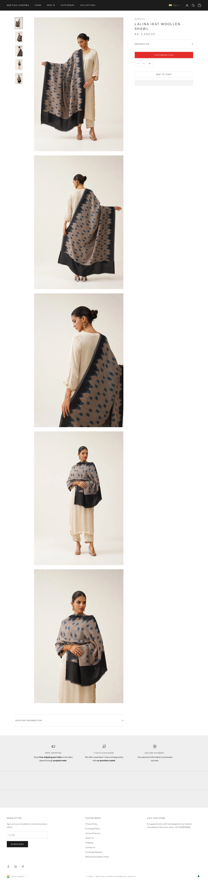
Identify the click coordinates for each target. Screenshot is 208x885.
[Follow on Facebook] (8, 866)
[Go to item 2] (19, 37)
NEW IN (51, 5)
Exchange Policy (92, 828)
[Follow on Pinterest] (23, 866)
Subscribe (17, 844)
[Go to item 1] (19, 23)
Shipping (89, 842)
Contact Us (90, 847)
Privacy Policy (91, 824)
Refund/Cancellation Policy (97, 856)
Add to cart (164, 74)
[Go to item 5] (19, 78)
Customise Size (164, 55)
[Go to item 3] (19, 51)
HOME (38, 5)
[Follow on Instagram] (15, 866)
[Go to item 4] (19, 65)
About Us (89, 838)
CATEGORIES (68, 5)
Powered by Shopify (125, 877)
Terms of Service (92, 833)
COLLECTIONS (88, 5)
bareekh (140, 19)
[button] (164, 83)
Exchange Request (93, 852)
